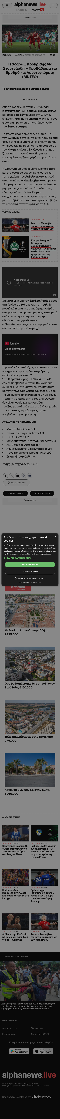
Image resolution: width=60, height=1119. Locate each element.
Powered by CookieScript (30, 582)
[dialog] (29, 559)
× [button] (55, 536)
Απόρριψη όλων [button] (30, 571)
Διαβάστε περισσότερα (41, 553)
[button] (30, 558)
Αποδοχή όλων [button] (30, 564)
